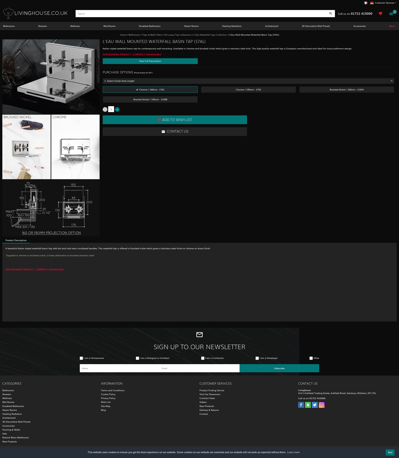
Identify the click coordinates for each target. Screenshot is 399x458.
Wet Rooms (109, 25)
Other (316, 357)
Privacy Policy (108, 398)
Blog (103, 409)
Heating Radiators (232, 25)
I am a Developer (269, 357)
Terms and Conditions (113, 390)
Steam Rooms (191, 25)
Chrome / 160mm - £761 (151, 89)
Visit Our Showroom (210, 394)
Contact (204, 413)
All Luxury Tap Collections (178, 34)
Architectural (271, 25)
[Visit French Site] (366, 2)
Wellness (75, 25)
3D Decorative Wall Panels (316, 25)
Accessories (359, 25)
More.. (392, 25)
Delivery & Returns (209, 409)
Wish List (106, 402)
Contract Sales (207, 398)
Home (123, 34)
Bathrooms (9, 25)
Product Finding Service (212, 390)
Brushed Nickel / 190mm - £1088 (150, 99)
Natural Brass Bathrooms (15, 437)
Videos (203, 402)
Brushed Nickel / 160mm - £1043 (347, 89)
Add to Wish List (177, 120)
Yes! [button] (390, 452)
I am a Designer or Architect (154, 357)
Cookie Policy (108, 394)
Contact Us (177, 131)
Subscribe (279, 368)
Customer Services (384, 2)
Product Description (15, 240)
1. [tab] (119, 81)
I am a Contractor (214, 357)
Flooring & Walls (11, 429)
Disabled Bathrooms (150, 25)
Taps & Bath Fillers (152, 34)
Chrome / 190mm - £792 (248, 89)
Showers (42, 25)
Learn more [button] (293, 452)
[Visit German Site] (372, 2)
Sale (4, 433)
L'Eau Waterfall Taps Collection (210, 34)
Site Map (105, 406)
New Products (9, 441)
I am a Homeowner (94, 357)
